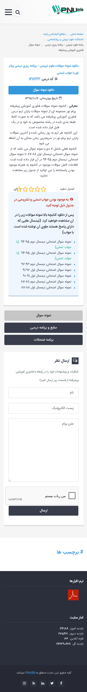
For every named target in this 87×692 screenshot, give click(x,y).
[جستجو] (17, 12)
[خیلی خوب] (37, 189)
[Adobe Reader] (73, 595)
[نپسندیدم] (25, 189)
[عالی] (43, 189)
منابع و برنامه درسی (43, 328)
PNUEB (30, 672)
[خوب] (31, 189)
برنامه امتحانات (43, 340)
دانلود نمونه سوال (43, 90)
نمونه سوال (43, 316)
